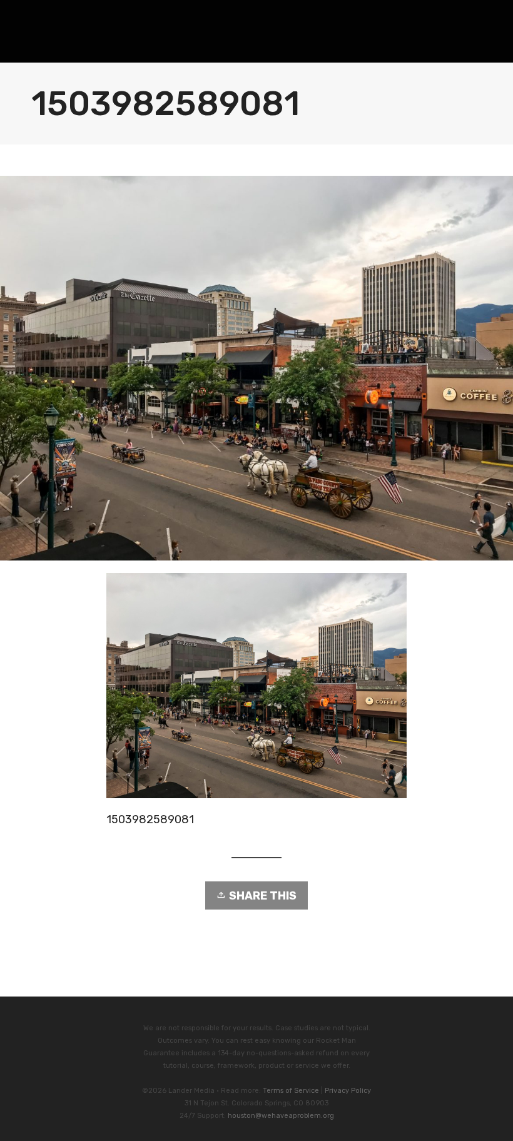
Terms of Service (291, 1091)
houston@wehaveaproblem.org (281, 1116)
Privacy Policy (348, 1091)
